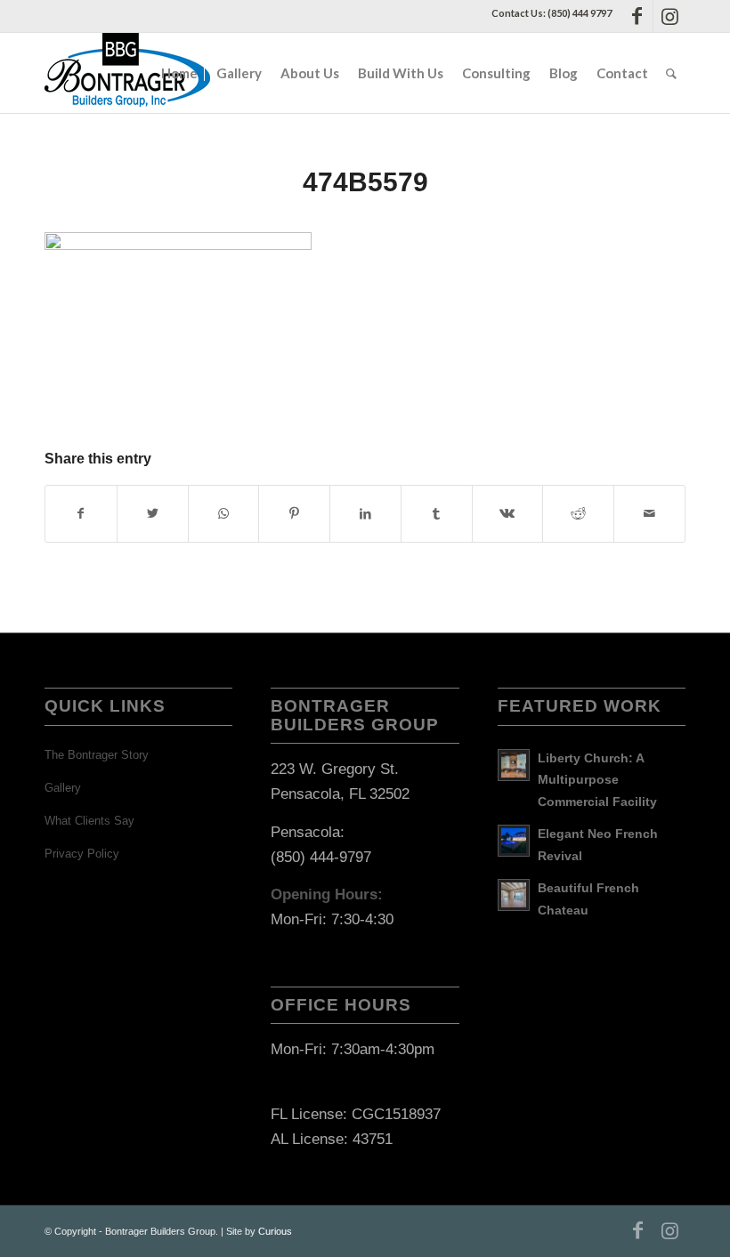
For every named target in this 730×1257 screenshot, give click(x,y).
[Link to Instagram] (669, 16)
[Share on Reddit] (578, 514)
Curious (275, 1231)
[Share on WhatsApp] (224, 514)
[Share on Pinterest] (294, 514)
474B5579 (365, 182)
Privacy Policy (82, 853)
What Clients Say (89, 820)
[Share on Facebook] (81, 514)
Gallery (63, 787)
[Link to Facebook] (637, 16)
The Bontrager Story (97, 754)
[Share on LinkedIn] (365, 514)
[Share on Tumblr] (437, 514)
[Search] (671, 73)
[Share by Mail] (649, 514)
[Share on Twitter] (153, 514)
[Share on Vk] (508, 514)
